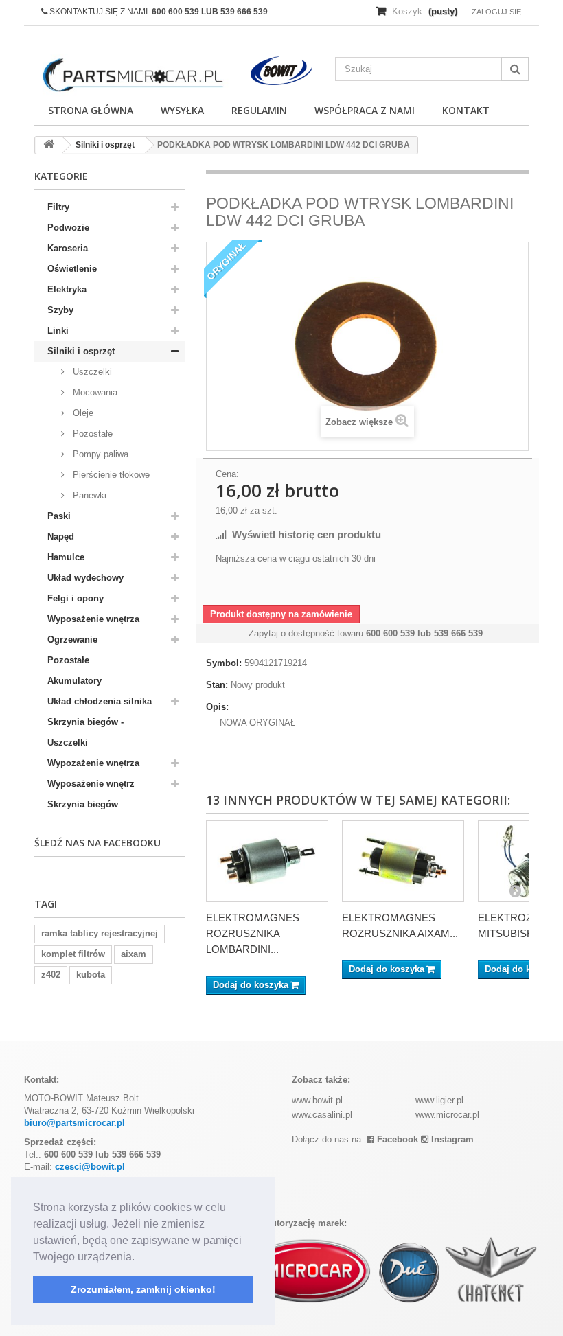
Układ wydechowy (85, 578)
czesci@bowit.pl (90, 1167)
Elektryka (67, 289)
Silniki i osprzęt (81, 351)
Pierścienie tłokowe (110, 475)
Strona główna (90, 110)
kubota (90, 974)
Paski (59, 516)
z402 (50, 974)
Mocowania (93, 392)
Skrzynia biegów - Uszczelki (85, 732)
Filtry (58, 207)
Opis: (217, 707)
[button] (139, 1258)
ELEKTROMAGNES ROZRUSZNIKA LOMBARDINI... (252, 933)
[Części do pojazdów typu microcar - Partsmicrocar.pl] (131, 75)
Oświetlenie (72, 269)
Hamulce (65, 557)
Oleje (81, 413)
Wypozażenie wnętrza (93, 763)
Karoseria (67, 248)
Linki (58, 330)
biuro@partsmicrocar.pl (74, 1123)
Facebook (396, 1139)
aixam (133, 954)
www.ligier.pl (439, 1100)
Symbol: (224, 663)
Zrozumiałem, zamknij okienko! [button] (143, 1289)
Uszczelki (91, 372)
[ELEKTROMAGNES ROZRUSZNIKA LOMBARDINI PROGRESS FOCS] (267, 860)
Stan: (217, 685)
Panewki (88, 495)
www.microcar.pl (447, 1114)
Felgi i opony (75, 598)
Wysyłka (182, 110)
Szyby (60, 310)
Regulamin (259, 110)
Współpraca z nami (364, 110)
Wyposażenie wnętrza (93, 619)
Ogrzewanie (72, 639)
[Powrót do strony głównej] (49, 145)
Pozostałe (91, 433)
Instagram (451, 1139)
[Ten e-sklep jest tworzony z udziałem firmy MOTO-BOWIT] (281, 71)
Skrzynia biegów (82, 804)
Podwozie (68, 227)
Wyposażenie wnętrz (91, 784)
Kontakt (466, 110)
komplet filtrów (73, 954)
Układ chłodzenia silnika (99, 701)
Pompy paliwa (99, 454)
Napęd (60, 536)
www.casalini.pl (322, 1114)
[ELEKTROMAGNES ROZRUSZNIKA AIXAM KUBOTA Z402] (403, 860)
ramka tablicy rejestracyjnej (99, 933)
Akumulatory (74, 681)
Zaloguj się (496, 12)
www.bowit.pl (317, 1100)
